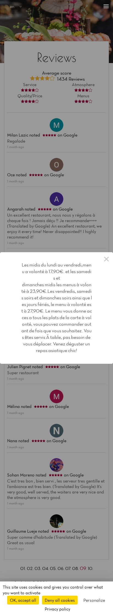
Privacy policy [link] (57, 609)
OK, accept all (23, 600)
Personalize (94, 600)
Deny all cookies (60, 600)
